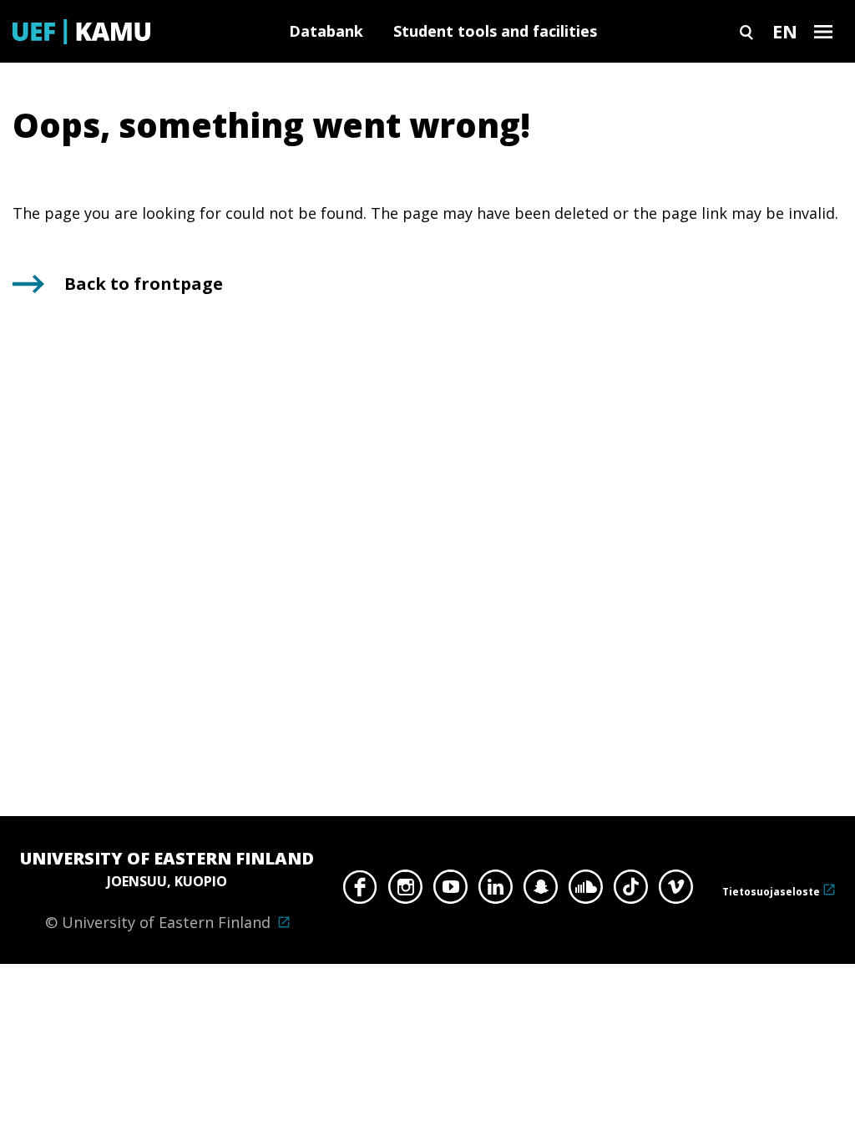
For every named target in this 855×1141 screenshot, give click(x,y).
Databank (326, 31)
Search (746, 31)
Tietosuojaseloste (771, 892)
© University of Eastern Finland (167, 889)
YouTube (450, 891)
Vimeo (676, 891)
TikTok (631, 891)
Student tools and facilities (495, 31)
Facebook (360, 891)
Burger (823, 31)
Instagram (405, 891)
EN (784, 30)
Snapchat (541, 891)
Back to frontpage (143, 283)
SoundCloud (586, 891)
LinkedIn (495, 891)
